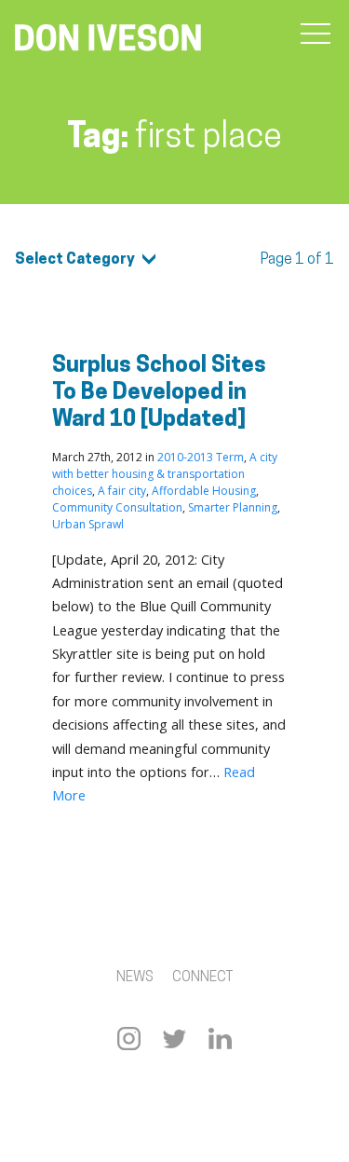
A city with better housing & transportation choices (164, 474)
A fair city (122, 491)
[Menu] (315, 34)
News (135, 978)
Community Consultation (117, 507)
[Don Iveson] (108, 40)
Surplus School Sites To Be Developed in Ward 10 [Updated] (159, 393)
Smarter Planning (232, 507)
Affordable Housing (204, 491)
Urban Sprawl (88, 524)
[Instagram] (129, 1038)
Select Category (75, 260)
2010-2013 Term (200, 457)
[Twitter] (174, 1038)
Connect (202, 978)
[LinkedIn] (220, 1038)
